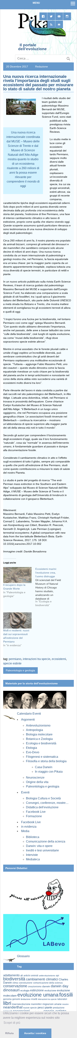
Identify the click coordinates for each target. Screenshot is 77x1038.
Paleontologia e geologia (20, 670)
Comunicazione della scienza (45, 841)
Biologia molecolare (39, 734)
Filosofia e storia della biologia (46, 761)
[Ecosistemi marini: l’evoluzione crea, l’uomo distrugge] (51, 588)
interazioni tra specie (36, 659)
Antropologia (34, 730)
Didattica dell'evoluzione (42, 807)
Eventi (25, 792)
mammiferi (36, 1004)
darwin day (59, 986)
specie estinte (12, 663)
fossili (66, 995)
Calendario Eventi (29, 713)
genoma (7, 999)
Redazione (41, 66)
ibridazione (25, 999)
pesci (41, 1007)
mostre (65, 1004)
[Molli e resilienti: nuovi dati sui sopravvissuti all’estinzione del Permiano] (17, 620)
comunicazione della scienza (48, 983)
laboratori (62, 999)
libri (7, 1003)
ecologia (24, 990)
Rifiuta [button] (9, 1033)
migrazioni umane (51, 1004)
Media (25, 831)
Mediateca (33, 859)
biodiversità (14, 978)
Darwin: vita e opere (39, 845)
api (57, 975)
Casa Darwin (43, 767)
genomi (16, 999)
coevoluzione (25, 983)
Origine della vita (37, 782)
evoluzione (50, 990)
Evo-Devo (32, 752)
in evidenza (28, 826)
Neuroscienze (35, 777)
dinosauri (11, 990)
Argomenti (28, 719)
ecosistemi (59, 659)
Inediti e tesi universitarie (42, 850)
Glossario (23, 956)
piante (48, 1007)
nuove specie (30, 1007)
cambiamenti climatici (42, 979)
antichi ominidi (31, 975)
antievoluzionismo (47, 975)
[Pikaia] (41, 36)
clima (15, 983)
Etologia (31, 747)
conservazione (15, 986)
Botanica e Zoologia (39, 738)
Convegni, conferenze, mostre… (47, 802)
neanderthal (12, 1007)
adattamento (11, 975)
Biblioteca (32, 837)
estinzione (37, 990)
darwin (46, 986)
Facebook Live (36, 811)
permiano (15, 659)
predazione (58, 1007)
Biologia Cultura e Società (43, 798)
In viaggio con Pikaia (49, 771)
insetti (34, 999)
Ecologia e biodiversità (41, 743)
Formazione (34, 816)
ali (21, 975)
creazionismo (34, 986)
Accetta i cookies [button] (35, 1033)
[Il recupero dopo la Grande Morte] (17, 575)
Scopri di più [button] (12, 1022)
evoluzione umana (37, 995)
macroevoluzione (21, 1004)
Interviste (32, 854)
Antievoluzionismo (38, 725)
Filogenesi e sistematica (42, 756)
